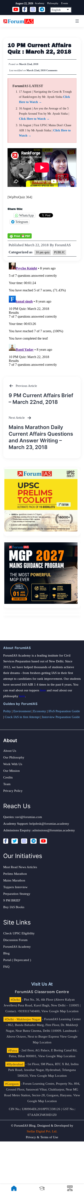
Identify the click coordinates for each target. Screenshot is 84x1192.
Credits (8, 777)
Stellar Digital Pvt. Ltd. (42, 1131)
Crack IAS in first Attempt (22, 717)
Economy (39, 711)
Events (64, 3)
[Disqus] (42, 314)
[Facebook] (5, 841)
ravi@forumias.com (28, 817)
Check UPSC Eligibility (19, 933)
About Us (9, 750)
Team (7, 784)
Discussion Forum (15, 940)
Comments (51, 70)
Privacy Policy (13, 790)
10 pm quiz (43, 252)
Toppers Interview (15, 887)
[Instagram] (24, 841)
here (43, 690)
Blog (6, 953)
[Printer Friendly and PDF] (20, 235)
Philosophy (52, 3)
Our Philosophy (13, 757)
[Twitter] (14, 841)
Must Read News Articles (20, 867)
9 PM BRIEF (11, 900)
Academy (39, 3)
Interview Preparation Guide (61, 717)
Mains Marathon (14, 880)
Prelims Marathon (15, 873)
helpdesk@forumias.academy (49, 823)
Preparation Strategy (16, 893)
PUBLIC (59, 252)
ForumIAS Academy (17, 946)
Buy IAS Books (13, 907)
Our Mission (11, 770)
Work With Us (12, 764)
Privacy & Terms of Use (42, 1137)
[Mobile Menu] (76, 21)
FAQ (6, 966)
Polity (7, 711)
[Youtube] (43, 841)
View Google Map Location (60, 1011)
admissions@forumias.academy (53, 830)
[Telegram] (33, 841)
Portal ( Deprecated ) (17, 960)
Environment (22, 711)
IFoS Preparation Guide (64, 711)
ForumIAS (63, 245)
